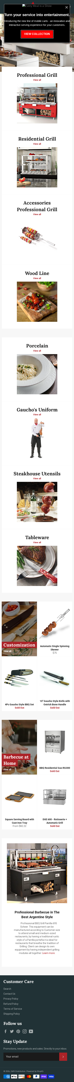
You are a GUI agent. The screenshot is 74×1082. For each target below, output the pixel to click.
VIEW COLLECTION (37, 33)
